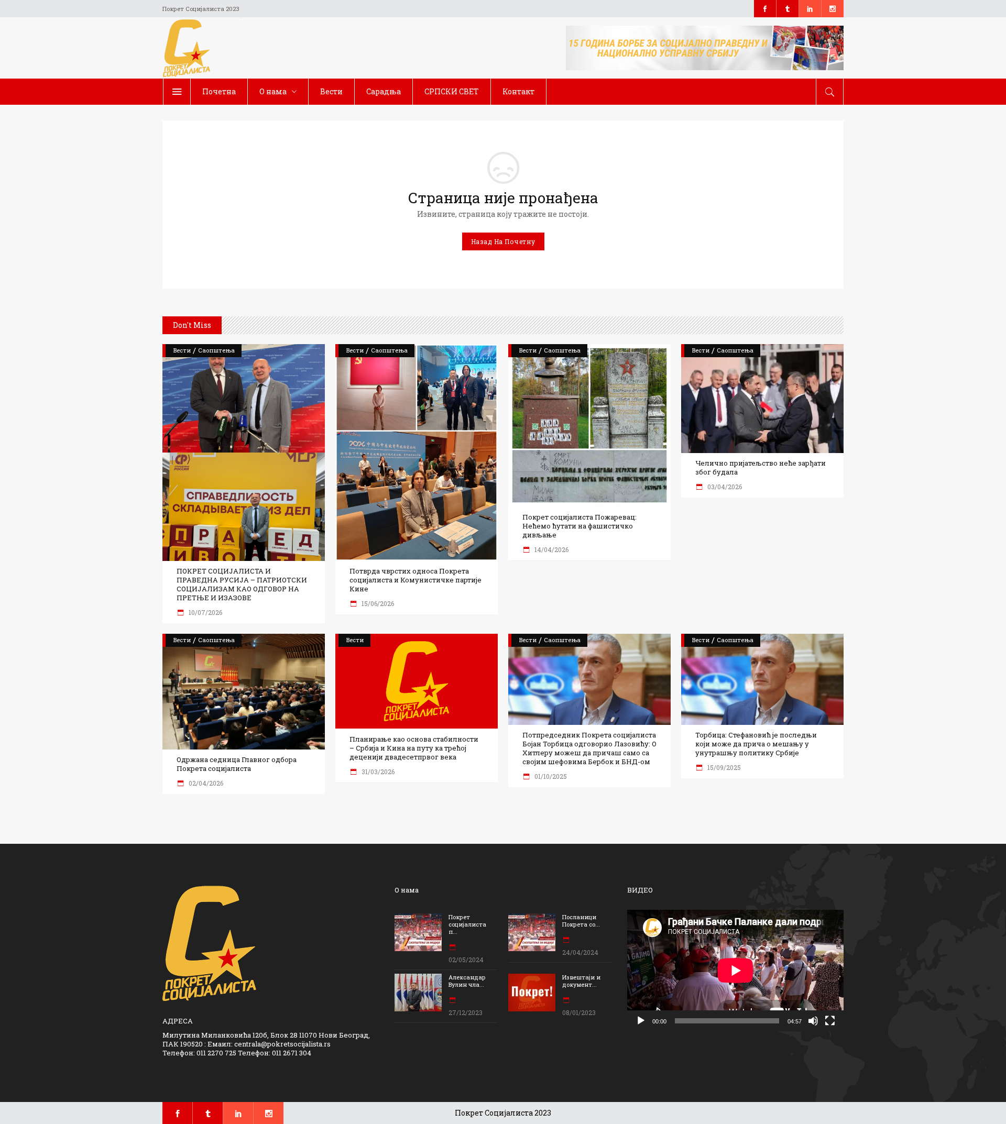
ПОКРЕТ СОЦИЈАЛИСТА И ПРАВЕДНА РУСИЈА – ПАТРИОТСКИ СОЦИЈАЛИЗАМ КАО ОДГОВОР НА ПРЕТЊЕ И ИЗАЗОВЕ (242, 584)
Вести (182, 350)
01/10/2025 (550, 776)
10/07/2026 (204, 612)
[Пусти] (641, 1021)
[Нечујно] (813, 1021)
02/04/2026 (205, 783)
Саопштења (216, 350)
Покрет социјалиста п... (467, 924)
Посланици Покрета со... (581, 920)
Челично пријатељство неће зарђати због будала (760, 468)
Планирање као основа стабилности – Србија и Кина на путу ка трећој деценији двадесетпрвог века (413, 748)
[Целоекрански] (830, 1021)
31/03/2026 (377, 771)
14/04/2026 (550, 549)
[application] (735, 970)
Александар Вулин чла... (467, 980)
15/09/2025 (723, 767)
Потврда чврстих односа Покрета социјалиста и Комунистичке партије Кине (415, 580)
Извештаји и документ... (581, 980)
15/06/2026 (377, 603)
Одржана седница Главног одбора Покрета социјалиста (237, 764)
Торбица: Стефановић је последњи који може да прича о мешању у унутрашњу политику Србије (756, 744)
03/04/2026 (724, 486)
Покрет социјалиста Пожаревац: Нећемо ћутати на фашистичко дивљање (579, 526)
